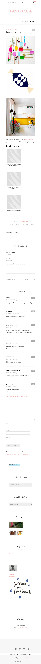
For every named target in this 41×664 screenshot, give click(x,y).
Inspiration (12, 29)
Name (8, 423)
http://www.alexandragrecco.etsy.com (17, 396)
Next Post (29, 279)
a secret (8, 258)
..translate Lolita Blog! (12, 575)
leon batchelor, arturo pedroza (15, 264)
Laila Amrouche (12, 325)
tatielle (11, 553)
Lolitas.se (28, 658)
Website (8, 437)
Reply (33, 297)
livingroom (10, 357)
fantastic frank (10, 252)
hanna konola (29, 139)
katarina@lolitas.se (23, 627)
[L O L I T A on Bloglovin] (14, 466)
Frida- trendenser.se (14, 370)
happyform (12, 555)
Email (8, 430)
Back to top (20, 661)
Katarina (24, 221)
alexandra (10, 384)
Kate (8, 298)
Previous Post (13, 279)
